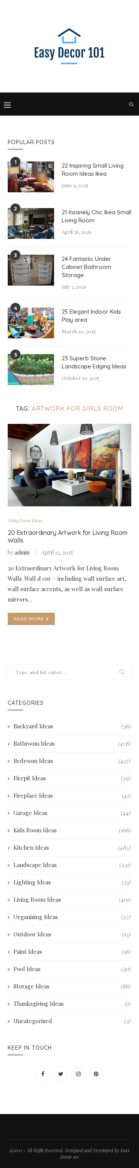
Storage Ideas (72, 986)
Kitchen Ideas (72, 847)
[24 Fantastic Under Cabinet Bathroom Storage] (31, 270)
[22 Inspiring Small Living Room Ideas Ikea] (31, 176)
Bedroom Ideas (72, 761)
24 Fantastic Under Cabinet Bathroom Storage (86, 267)
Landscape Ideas (72, 865)
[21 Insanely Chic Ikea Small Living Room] (31, 223)
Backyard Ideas (72, 726)
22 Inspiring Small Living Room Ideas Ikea (93, 169)
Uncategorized (72, 1021)
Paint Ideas (72, 951)
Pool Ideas (72, 969)
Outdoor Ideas (72, 934)
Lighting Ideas (72, 882)
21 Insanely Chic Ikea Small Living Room (96, 216)
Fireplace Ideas (72, 795)
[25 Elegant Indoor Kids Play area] (31, 323)
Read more (29, 619)
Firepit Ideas (72, 778)
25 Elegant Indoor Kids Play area (91, 315)
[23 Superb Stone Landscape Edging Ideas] (31, 369)
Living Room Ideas (25, 520)
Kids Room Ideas (72, 830)
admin (22, 552)
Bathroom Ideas (72, 743)
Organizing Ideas (72, 917)
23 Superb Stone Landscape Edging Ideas (94, 362)
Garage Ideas (72, 813)
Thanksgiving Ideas (72, 1003)
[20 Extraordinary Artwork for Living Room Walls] (69, 465)
